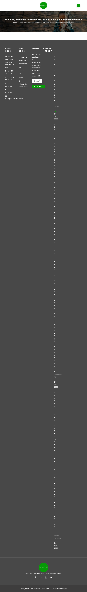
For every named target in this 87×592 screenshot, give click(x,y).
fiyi (19, 81)
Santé (20, 73)
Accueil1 (21, 77)
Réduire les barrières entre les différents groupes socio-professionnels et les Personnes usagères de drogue (54, 248)
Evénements (23, 64)
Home (15, 22)
